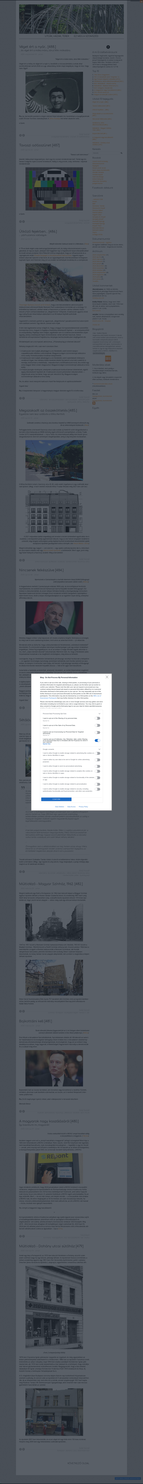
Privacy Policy (83, 806)
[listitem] (71, 714)
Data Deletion (59, 806)
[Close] (108, 678)
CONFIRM (56, 799)
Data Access (71, 806)
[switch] (97, 718)
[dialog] (71, 742)
